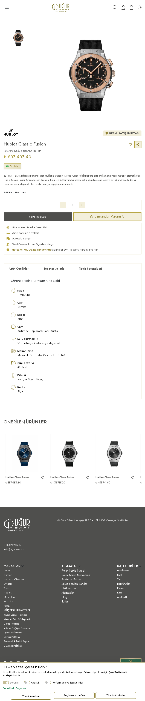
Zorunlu (14, 682)
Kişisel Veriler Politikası (15, 615)
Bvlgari (8, 583)
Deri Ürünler (123, 584)
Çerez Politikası (11, 623)
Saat (119, 575)
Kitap (7, 605)
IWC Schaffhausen (14, 579)
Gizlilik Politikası (12, 637)
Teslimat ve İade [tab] (54, 269)
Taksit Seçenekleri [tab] (90, 269)
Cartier (8, 575)
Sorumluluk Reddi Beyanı (16, 641)
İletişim (65, 601)
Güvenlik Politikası (13, 645)
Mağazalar (68, 593)
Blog (64, 597)
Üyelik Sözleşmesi (13, 632)
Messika (8, 601)
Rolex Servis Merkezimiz (76, 575)
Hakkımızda (69, 588)
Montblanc (10, 597)
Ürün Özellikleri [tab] (19, 269)
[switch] (27, 682)
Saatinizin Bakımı (72, 579)
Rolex (7, 570)
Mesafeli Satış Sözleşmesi (17, 619)
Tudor (7, 588)
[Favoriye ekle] (41, 478)
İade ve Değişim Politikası (17, 628)
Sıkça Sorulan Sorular (74, 584)
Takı (119, 579)
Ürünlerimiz (123, 570)
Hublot (7, 592)
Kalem (120, 588)
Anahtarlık (122, 597)
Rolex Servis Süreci (73, 571)
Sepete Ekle (37, 216)
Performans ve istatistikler (67, 682)
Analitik (35, 682)
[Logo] (60, 7)
